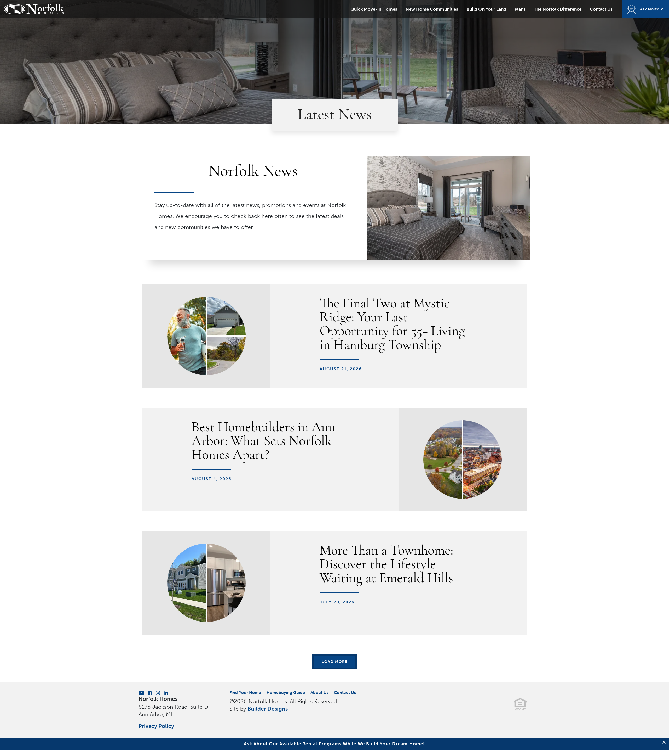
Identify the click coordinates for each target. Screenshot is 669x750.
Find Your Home (245, 692)
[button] (664, 742)
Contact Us (601, 9)
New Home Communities (432, 9)
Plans (520, 9)
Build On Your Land (486, 9)
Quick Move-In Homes (373, 9)
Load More (335, 661)
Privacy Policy (156, 726)
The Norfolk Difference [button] (557, 9)
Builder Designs (267, 709)
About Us (319, 692)
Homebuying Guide (286, 692)
